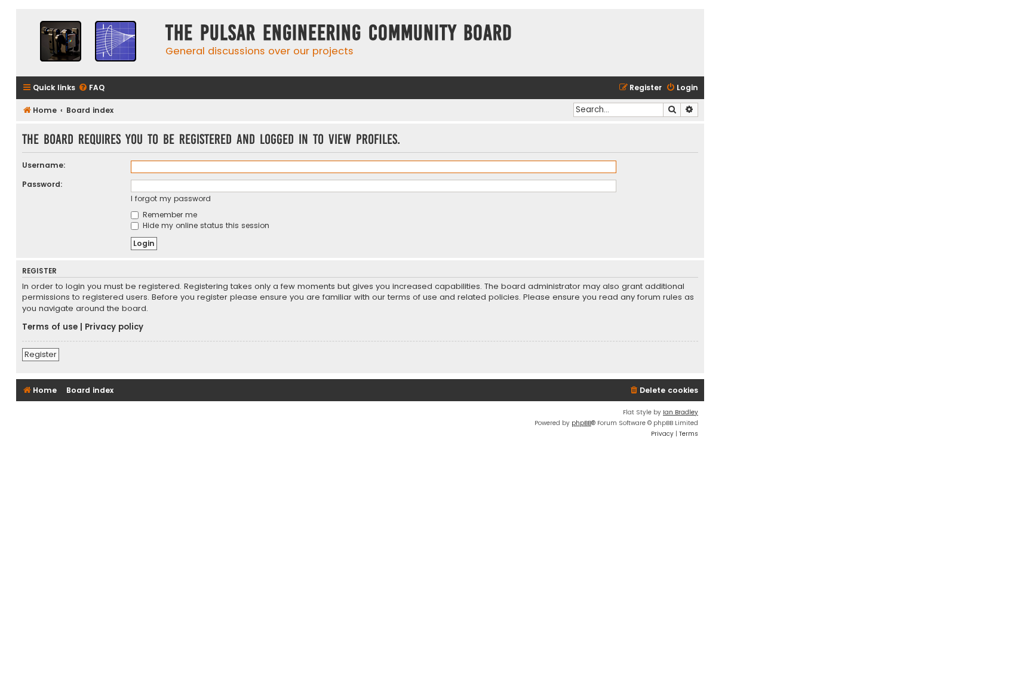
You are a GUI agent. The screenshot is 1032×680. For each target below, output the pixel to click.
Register (40, 354)
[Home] (87, 42)
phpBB (581, 423)
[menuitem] (91, 88)
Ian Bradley (680, 412)
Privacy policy (114, 327)
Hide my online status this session (204, 225)
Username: (44, 165)
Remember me (168, 215)
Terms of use (50, 327)
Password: (42, 184)
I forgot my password (171, 198)
